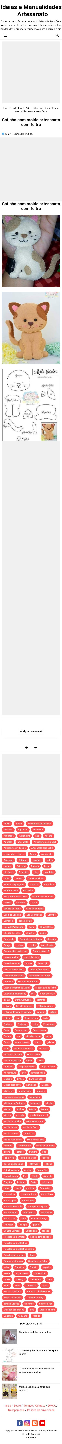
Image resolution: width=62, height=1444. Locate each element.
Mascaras (35, 1103)
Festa (6, 1030)
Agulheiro (23, 829)
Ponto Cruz (45, 1188)
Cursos (28, 963)
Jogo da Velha (48, 1066)
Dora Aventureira (23, 1000)
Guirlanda (43, 1048)
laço (24, 1072)
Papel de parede (28, 1157)
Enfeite (7, 1006)
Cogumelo (9, 939)
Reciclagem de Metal (14, 1237)
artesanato (23, 842)
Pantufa (33, 1152)
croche (32, 945)
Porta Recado (10, 1212)
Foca (48, 1036)
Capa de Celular (34, 915)
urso (32, 1309)
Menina (49, 1103)
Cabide (7, 902)
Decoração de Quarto (39, 975)
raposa (45, 1231)
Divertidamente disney (15, 993)
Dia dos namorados (28, 981)
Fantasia (8, 1024)
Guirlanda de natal (13, 1054)
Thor (49, 1279)
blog (36, 872)
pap (44, 1152)
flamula (7, 1036)
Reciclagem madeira (14, 1255)
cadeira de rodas (12, 908)
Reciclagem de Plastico (15, 1243)
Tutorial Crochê (11, 1303)
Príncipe (23, 1224)
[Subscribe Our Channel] (42, 1423)
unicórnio (29, 1303)
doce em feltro (47, 993)
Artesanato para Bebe (42, 848)
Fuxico (38, 1042)
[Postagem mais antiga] (36, 747)
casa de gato (25, 921)
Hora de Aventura (12, 1060)
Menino (7, 1109)
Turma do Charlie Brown (38, 1291)
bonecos (34, 884)
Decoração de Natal (14, 975)
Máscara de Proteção (14, 1103)
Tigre (6, 1285)
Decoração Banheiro (14, 969)
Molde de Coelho (12, 1121)
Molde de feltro (30, 1127)
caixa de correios (34, 908)
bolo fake (49, 872)
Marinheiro (34, 1097)
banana (7, 866)
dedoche (8, 981)
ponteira (30, 1188)
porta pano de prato (38, 1206)
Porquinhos (9, 1194)
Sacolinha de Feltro (38, 1261)
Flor (18, 1036)
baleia (50, 860)
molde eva (29, 1133)
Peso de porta (11, 1176)
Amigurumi (24, 836)
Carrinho (52, 915)
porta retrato (29, 1212)
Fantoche (22, 1024)
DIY (33, 993)
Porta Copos (10, 1200)
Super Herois (21, 1273)
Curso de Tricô (31, 957)
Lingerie (8, 1079)
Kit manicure (10, 1072)
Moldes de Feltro (35, 1139)
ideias (29, 1060)
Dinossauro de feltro (45, 987)
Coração (51, 939)
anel (37, 836)
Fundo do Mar (22, 1042)
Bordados (28, 890)
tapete (7, 1279)
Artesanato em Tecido (15, 848)
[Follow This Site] (35, 1423)
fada (45, 1018)
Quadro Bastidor (12, 1231)
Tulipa (45, 1285)
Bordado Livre (11, 890)
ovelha (7, 1152)
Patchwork (34, 1164)
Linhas (20, 1079)
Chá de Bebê (46, 927)
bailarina (37, 860)
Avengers (8, 860)
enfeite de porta (46, 1006)
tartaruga (20, 1279)
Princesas (8, 1224)
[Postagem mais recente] (26, 747)
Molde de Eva (10, 1127)
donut (7, 1000)
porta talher (46, 1212)
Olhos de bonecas (45, 1145)
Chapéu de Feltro (12, 933)
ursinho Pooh (45, 1303)
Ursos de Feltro (47, 1309)
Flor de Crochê (33, 1036)
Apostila (8, 842)
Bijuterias (23, 872)
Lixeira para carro (12, 1085)
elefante (41, 1000)
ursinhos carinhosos (14, 1309)
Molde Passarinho (13, 1139)
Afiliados (8, 829)
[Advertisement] (31, 72)
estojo (53, 1012)
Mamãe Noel (25, 1091)
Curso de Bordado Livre (15, 951)
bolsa (6, 878)
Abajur (7, 823)
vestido (36, 1316)
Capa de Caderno (12, 915)
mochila (20, 1115)
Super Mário (40, 1273)
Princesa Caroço (39, 1218)
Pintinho (21, 1182)
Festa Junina (39, 1030)
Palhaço (20, 1152)
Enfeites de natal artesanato (18, 1012)
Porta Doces (28, 1200)
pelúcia (28, 1170)
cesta (31, 927)
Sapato (33, 1267)
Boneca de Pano (36, 878)
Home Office (33, 1054)
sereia (7, 1273)
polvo (6, 1188)
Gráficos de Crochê (23, 1048)
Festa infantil (21, 1030)
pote (23, 1218)
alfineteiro (38, 829)
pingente (47, 1176)
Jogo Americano (27, 1066)
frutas (7, 1042)
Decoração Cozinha (39, 969)
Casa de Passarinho (13, 927)
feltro (35, 1024)
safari (6, 1267)
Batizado (21, 866)
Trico (17, 1285)
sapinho (47, 1267)
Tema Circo (36, 1279)
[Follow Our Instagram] (27, 1423)
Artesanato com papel (45, 842)
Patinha (48, 1164)
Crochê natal (47, 945)
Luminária (31, 1085)
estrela (7, 1018)
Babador (23, 860)
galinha (50, 1042)
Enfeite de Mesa (24, 1006)
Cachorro (20, 902)
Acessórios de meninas (39, 823)
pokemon (46, 1182)
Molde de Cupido (35, 1121)
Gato (6, 1048)
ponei (18, 1188)
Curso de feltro (11, 957)
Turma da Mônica (12, 1291)
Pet (24, 1176)
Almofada (9, 836)
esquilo (40, 1012)
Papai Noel (9, 1157)
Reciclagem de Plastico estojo (19, 1249)
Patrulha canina (11, 1170)
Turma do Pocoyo (35, 1297)
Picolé (35, 1176)
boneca (19, 878)
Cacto (34, 902)
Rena (32, 1255)
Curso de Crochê (41, 951)
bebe (46, 866)
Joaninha (8, 1066)
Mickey (20, 1109)
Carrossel (8, 921)
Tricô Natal (31, 1285)
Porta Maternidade (13, 1206)
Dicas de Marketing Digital (17, 987)
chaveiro (30, 933)
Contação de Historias (31, 939)
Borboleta (49, 884)
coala (43, 933)
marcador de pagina (14, 1097)
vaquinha (22, 1316)
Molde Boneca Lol (39, 1115)
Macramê (8, 1091)
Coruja (7, 945)
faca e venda (31, 1018)
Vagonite (8, 1316)
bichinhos (9, 872)
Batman (35, 866)
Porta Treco (10, 1218)
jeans (40, 1060)
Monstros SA (24, 1145)
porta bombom (28, 1194)
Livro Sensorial (36, 1079)
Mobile (7, 1115)
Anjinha (48, 836)
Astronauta (46, 854)
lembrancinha (38, 1072)
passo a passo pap (13, 1164)
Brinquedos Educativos (15, 896)
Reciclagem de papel (40, 1237)
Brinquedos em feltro (42, 896)
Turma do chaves (12, 1297)
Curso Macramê (11, 963)
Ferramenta (49, 1024)
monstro (8, 1145)
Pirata (33, 1182)
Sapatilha (19, 1267)
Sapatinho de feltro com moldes (35, 1332)
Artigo (33, 854)
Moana (44, 1109)
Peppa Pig (42, 1170)
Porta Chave (47, 1194)
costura (19, 945)
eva (17, 1018)
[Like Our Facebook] (19, 1423)
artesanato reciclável (14, 854)
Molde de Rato (11, 1133)
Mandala (41, 1091)
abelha (19, 823)
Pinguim (8, 1182)
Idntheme (31, 1437)
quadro (36, 1224)
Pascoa (45, 1157)
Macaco (46, 1085)
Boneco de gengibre (14, 884)
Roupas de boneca (13, 1261)
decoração (43, 963)
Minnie (32, 1109)
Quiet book (31, 1231)
